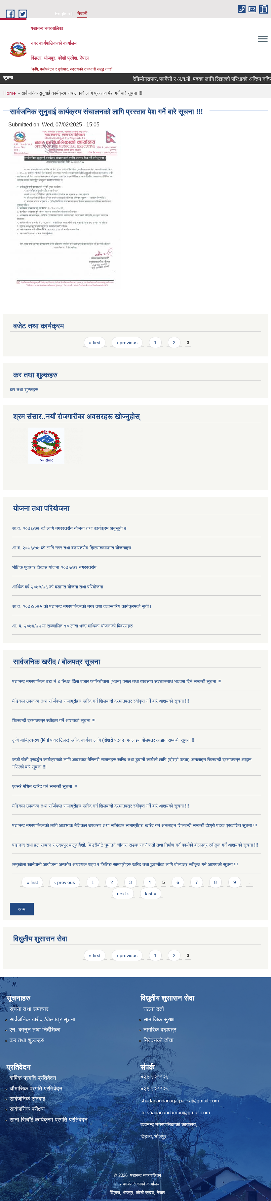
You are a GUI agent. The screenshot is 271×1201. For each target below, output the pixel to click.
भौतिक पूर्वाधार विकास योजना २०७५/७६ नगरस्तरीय (54, 567)
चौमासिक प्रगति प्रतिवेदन (36, 1089)
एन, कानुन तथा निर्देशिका (35, 1030)
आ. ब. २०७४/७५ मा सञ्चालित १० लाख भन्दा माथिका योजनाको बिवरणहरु (72, 625)
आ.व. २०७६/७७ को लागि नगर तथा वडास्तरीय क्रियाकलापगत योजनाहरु (71, 547)
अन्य (21, 909)
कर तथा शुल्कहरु (24, 389)
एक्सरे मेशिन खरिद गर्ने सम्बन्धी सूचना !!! (44, 786)
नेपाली (82, 13)
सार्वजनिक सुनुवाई (27, 1099)
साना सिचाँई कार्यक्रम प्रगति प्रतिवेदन (49, 1120)
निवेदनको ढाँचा (158, 1040)
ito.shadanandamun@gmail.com (175, 1112)
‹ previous (127, 342)
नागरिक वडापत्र (159, 1030)
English (62, 13)
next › (123, 893)
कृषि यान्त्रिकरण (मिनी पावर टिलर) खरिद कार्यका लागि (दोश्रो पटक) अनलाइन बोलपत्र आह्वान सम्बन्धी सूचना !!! (104, 740)
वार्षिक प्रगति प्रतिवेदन (33, 1078)
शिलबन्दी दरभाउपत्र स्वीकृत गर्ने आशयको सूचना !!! (54, 720)
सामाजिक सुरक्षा (158, 1019)
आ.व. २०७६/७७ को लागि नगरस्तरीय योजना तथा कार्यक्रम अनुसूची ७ (69, 528)
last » (150, 893)
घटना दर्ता (153, 1009)
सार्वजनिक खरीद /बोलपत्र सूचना (42, 1019)
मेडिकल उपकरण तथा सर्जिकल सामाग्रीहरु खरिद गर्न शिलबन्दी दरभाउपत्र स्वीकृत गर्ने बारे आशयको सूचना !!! (100, 701)
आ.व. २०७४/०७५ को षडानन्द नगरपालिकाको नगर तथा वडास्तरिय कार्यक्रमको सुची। (82, 606)
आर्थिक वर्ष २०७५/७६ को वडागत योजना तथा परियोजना (57, 586)
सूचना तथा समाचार (29, 1009)
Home (9, 93)
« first (94, 342)
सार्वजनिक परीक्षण (27, 1109)
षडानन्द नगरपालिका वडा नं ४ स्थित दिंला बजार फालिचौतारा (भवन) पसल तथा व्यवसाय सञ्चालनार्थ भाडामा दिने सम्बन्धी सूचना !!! (116, 681)
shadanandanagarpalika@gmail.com (179, 1100)
